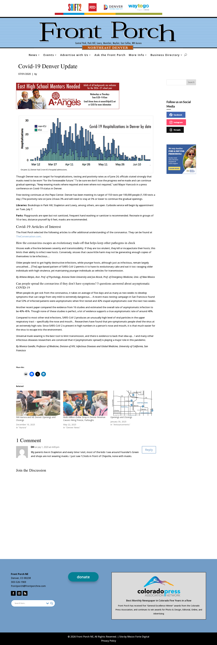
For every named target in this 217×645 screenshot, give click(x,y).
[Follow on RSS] (25, 593)
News (33, 55)
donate (83, 576)
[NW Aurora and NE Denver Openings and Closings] (38, 403)
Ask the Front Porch (109, 55)
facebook (178, 115)
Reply (149, 450)
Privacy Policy (108, 640)
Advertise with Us (74, 55)
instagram (178, 122)
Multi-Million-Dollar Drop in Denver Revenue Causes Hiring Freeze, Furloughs (84, 419)
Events (48, 55)
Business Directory (165, 55)
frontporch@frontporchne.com (28, 586)
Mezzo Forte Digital (138, 636)
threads (177, 130)
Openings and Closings (121, 417)
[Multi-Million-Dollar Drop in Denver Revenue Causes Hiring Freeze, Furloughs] (85, 403)
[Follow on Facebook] (13, 593)
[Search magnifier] (52, 603)
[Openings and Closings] (132, 403)
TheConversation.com (28, 236)
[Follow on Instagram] (19, 593)
